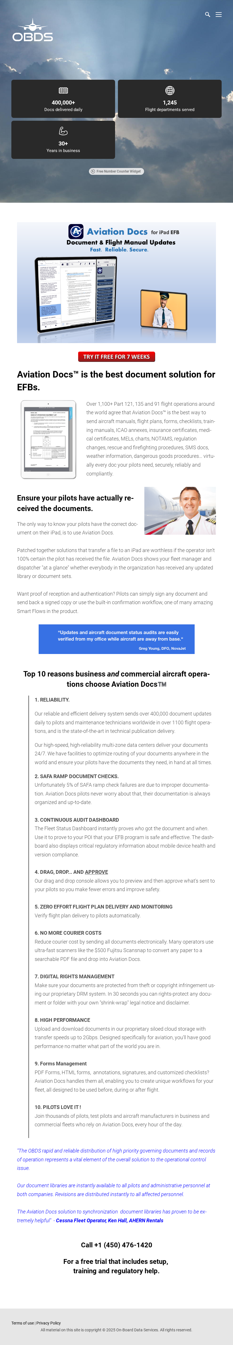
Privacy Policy (48, 1323)
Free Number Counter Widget (119, 171)
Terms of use (22, 1323)
